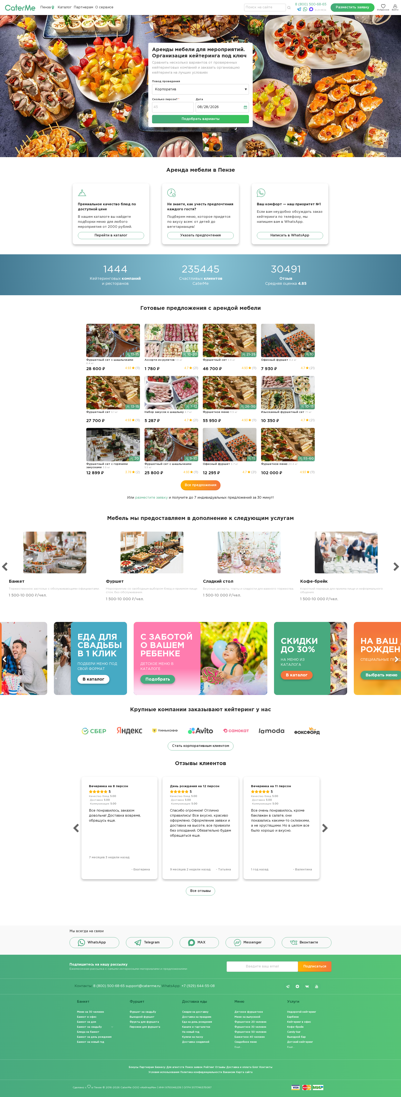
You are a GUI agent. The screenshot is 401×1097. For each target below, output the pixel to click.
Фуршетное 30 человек (250, 1027)
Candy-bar (294, 1032)
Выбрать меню (271, 675)
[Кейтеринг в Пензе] (20, 7)
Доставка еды (194, 1001)
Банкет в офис (86, 1017)
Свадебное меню (246, 1042)
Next (396, 659)
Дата (199, 99)
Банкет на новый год (90, 1042)
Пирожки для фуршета (145, 1027)
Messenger (253, 942)
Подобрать (47, 679)
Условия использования (163, 1072)
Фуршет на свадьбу (143, 1012)
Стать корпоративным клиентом (200, 746)
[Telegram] (299, 10)
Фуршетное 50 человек (250, 1032)
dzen (297, 986)
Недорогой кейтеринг (301, 1012)
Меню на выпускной (247, 1017)
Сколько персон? (165, 99)
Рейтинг (209, 1067)
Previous (4, 659)
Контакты (265, 1067)
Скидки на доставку (195, 1012)
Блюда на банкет (88, 1032)
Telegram (152, 942)
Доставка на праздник (196, 1017)
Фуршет (137, 1001)
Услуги (293, 1001)
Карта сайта (244, 1072)
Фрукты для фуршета (144, 1022)
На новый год (190, 1032)
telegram (287, 986)
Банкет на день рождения (94, 1037)
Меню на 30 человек (90, 1012)
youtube (316, 986)
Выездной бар (296, 1037)
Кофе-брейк (295, 1027)
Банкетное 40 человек (250, 1037)
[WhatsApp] (305, 10)
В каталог (187, 675)
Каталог (65, 7)
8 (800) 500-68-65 (310, 4)
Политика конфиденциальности (201, 1072)
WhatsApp (97, 942)
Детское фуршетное (249, 1012)
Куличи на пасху (192, 1037)
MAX (202, 942)
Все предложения (200, 485)
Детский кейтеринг (300, 1042)
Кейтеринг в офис (299, 1022)
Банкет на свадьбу (89, 1027)
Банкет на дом (86, 1022)
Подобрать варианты (201, 119)
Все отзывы (200, 891)
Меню (239, 1001)
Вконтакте (309, 942)
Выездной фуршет (142, 1017)
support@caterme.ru (143, 986)
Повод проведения (166, 81)
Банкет (83, 1001)
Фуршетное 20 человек (250, 1022)
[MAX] (311, 10)
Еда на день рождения (197, 1022)
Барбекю (293, 1017)
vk (307, 986)
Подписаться (314, 966)
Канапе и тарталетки (196, 1027)
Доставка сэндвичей (195, 1042)
